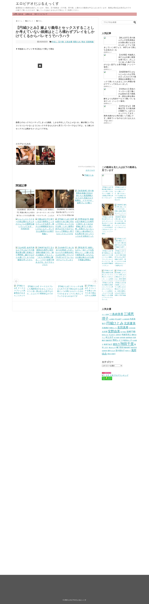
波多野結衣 (129, 337)
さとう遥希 (105, 314)
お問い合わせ (18, 14)
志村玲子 (118, 335)
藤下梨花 (120, 347)
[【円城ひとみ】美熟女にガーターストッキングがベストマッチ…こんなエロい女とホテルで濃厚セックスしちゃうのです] (45, 199)
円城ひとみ (89, 175)
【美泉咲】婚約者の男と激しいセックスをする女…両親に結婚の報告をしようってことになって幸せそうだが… (120, 223)
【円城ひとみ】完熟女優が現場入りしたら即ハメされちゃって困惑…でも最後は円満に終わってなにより (107, 192)
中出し (54, 42)
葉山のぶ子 (112, 347)
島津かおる (105, 334)
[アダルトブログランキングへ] (106, 373)
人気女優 (68, 42)
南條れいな (113, 328)
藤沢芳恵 (134, 347)
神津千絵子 (108, 344)
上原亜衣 (112, 319)
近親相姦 (90, 42)
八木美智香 (125, 319)
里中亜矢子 (120, 350)
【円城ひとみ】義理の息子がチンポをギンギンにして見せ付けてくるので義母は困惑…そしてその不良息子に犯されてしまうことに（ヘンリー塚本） (107, 225)
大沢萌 (104, 332)
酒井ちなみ (111, 350)
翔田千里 (127, 344)
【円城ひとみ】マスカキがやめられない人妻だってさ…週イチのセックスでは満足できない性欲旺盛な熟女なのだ (120, 193)
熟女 (83, 42)
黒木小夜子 (111, 354)
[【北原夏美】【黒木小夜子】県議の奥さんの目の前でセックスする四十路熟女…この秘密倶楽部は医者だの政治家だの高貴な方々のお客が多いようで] (26, 199)
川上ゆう (112, 335)
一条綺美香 (116, 314)
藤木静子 (127, 347)
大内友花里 (132, 328)
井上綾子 (118, 319)
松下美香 (116, 337)
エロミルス (90, 170)
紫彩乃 (116, 344)
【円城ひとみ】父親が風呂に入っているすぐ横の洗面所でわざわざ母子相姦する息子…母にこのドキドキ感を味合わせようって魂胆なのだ (120, 258)
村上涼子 (109, 337)
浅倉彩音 (108, 340)
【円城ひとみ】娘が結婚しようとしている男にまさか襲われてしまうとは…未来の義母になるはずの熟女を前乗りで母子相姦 (120, 289)
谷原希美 (104, 350)
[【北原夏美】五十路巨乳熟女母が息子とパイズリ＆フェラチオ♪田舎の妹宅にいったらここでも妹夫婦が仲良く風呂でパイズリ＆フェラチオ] (65, 199)
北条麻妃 (105, 328)
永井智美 (122, 337)
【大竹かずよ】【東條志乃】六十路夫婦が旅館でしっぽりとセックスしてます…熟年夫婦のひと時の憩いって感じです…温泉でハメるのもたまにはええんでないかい (119, 113)
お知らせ (28, 14)
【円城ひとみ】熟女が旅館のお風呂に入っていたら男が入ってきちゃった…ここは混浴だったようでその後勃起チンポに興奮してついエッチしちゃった (107, 291)
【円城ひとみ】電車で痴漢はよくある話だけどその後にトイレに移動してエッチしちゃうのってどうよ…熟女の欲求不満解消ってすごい (107, 258)
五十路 (61, 42)
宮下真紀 (123, 332)
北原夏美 (130, 323)
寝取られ (77, 42)
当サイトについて (40, 14)
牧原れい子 (127, 340)
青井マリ (128, 350)
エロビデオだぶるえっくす (37, 3)
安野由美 (114, 331)
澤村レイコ (117, 340)
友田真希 (123, 327)
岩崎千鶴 (131, 331)
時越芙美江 (126, 334)
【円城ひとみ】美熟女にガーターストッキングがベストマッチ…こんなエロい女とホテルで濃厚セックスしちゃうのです (45, 215)
